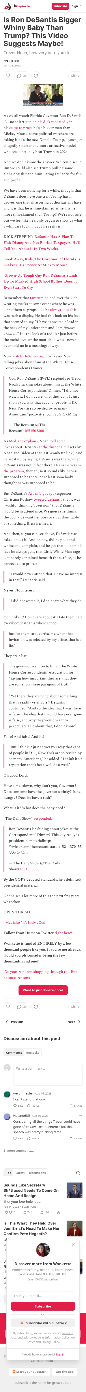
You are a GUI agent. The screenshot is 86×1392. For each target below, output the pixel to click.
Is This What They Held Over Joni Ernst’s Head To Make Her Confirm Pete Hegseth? (32, 1228)
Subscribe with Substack (46, 1323)
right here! (63, 933)
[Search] (78, 1172)
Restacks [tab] (32, 1053)
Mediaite (12, 923)
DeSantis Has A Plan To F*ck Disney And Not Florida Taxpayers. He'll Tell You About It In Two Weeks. (42, 243)
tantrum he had (43, 298)
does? (68, 310)
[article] (43, 1199)
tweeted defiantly (48, 499)
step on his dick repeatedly (46, 122)
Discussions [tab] (37, 1173)
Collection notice (43, 1361)
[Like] (8, 75)
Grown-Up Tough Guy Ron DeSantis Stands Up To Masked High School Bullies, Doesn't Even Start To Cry (41, 281)
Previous (17, 1022)
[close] (73, 1244)
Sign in (77, 6)
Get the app (65, 1372)
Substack (21, 1383)
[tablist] (23, 1052)
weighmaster (23, 1093)
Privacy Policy (50, 1342)
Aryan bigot (38, 493)
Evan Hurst (11, 61)
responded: (43, 818)
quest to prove (20, 128)
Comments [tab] (14, 1053)
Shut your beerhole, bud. (22, 1201)
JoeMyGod (36, 923)
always (55, 310)
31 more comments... (19, 1151)
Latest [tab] (20, 1173)
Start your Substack (31, 1372)
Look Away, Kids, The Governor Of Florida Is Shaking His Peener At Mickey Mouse (42, 262)
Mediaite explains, (24, 441)
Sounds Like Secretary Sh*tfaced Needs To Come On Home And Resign (31, 1190)
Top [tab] (8, 1173)
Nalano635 (21, 1115)
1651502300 (34, 431)
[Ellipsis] (80, 1093)
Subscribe (60, 6)
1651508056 (29, 869)
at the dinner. (49, 447)
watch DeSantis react (29, 356)
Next (71, 1022)
